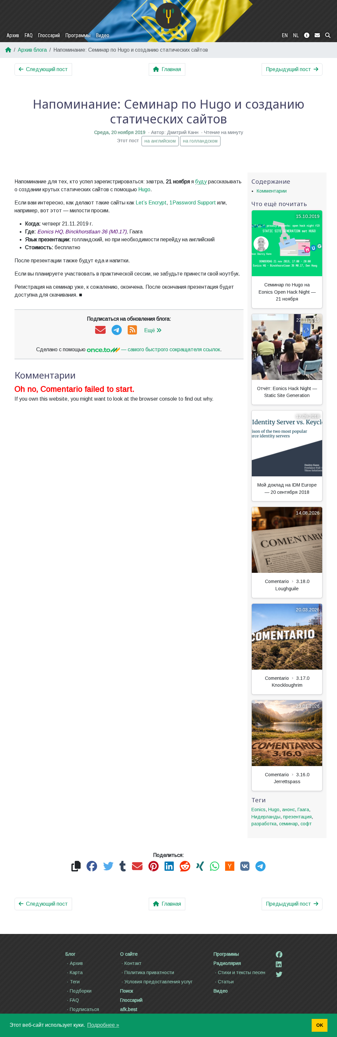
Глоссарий (49, 35)
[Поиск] (328, 35)
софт (306, 823)
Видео (102, 35)
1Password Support (192, 202)
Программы (78, 35)
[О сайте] (306, 35)
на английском (160, 141)
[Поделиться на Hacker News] (229, 866)
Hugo (144, 189)
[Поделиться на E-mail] (137, 866)
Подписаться (84, 1009)
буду (201, 181)
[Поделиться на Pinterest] (153, 866)
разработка (263, 823)
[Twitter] (279, 974)
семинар (288, 823)
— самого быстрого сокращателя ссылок (170, 349)
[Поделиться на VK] (244, 866)
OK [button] (319, 1025)
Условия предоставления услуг (158, 981)
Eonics (258, 809)
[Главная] (168, 16)
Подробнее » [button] (103, 1025)
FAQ (28, 35)
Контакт (133, 963)
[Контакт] (317, 35)
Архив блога (32, 50)
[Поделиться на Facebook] (92, 866)
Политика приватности (149, 972)
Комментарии (272, 191)
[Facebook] (279, 954)
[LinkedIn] (279, 964)
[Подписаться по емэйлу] (100, 330)
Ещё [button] (149, 330)
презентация (297, 816)
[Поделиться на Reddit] (185, 866)
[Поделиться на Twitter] (108, 866)
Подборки (80, 991)
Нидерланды (265, 816)
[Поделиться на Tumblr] (123, 866)
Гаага (303, 809)
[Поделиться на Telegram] (260, 866)
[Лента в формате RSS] (132, 330)
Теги (75, 981)
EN (285, 35)
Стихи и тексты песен (241, 972)
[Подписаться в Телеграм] (117, 330)
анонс (288, 809)
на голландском (200, 141)
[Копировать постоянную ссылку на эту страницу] (76, 866)
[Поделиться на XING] (200, 866)
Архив (13, 35)
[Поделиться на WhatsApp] (214, 866)
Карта (76, 972)
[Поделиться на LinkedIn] (169, 866)
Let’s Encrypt (151, 202)
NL (296, 35)
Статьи (226, 981)
